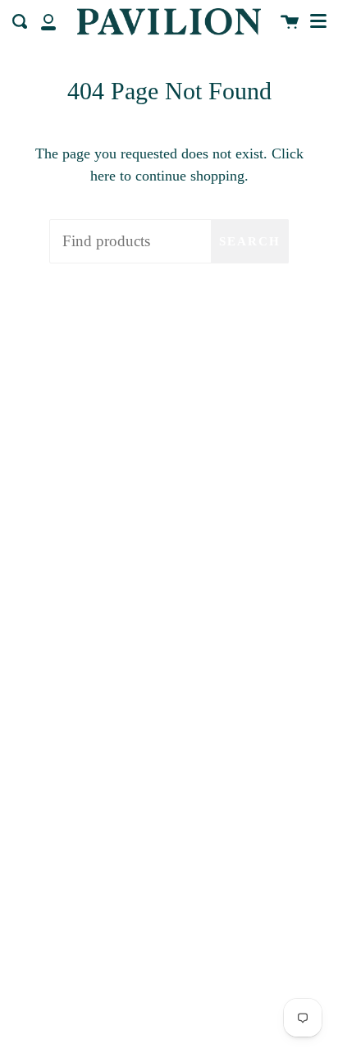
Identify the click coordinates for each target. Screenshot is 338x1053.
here (103, 175)
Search (250, 241)
